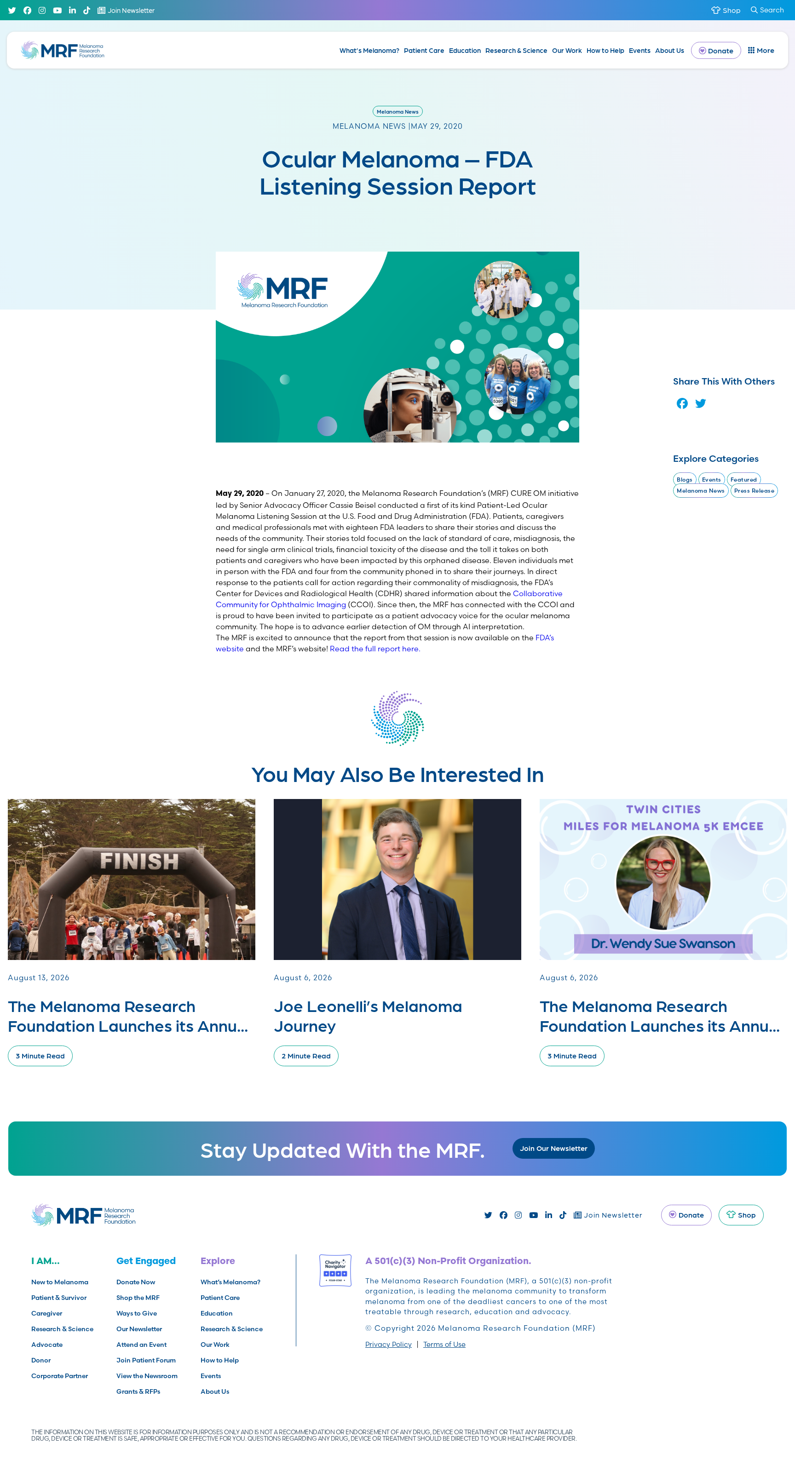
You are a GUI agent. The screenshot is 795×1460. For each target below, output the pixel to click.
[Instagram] (42, 10)
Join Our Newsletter (554, 1148)
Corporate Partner (59, 1376)
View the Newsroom (147, 1376)
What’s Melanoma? (369, 50)
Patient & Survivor (58, 1297)
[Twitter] (12, 10)
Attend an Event (141, 1344)
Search (772, 10)
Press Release (754, 490)
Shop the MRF (138, 1297)
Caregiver (46, 1313)
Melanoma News (398, 111)
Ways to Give (136, 1313)
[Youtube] (57, 10)
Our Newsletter (139, 1329)
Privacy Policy (388, 1344)
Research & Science (516, 50)
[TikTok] (86, 10)
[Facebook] (27, 10)
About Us (669, 50)
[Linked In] (72, 10)
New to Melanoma (59, 1282)
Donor (41, 1360)
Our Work (567, 50)
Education (465, 50)
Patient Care (424, 50)
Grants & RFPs (138, 1391)
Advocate (47, 1344)
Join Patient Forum (146, 1360)
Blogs (685, 479)
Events (640, 50)
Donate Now (135, 1282)
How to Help (605, 50)
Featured (744, 479)
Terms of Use (444, 1344)
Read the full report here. (375, 648)
